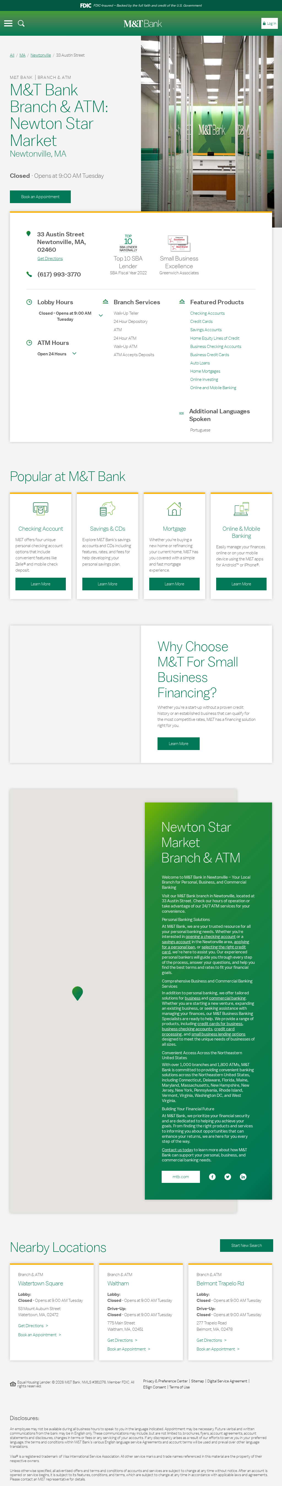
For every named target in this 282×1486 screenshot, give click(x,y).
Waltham (118, 1283)
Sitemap (197, 1381)
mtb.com (181, 1176)
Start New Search (246, 1245)
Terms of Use (179, 1387)
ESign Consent (154, 1387)
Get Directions (44, 258)
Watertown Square (40, 1283)
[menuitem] (21, 23)
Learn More (32, 582)
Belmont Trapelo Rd (220, 1283)
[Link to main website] (143, 23)
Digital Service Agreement (227, 1381)
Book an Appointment (40, 196)
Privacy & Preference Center (165, 1381)
